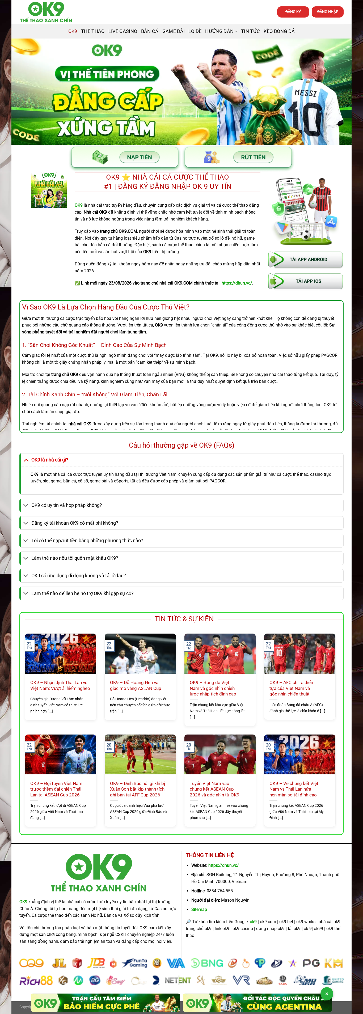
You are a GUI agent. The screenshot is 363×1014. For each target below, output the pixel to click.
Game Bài (173, 31)
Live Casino (122, 31)
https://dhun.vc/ (223, 865)
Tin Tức (250, 31)
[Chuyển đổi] (26, 459)
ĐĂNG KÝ (293, 12)
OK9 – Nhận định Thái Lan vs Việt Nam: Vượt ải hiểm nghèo (60, 685)
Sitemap (199, 909)
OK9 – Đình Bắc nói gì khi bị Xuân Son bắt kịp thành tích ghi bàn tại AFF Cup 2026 (137, 789)
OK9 (72, 31)
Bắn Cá (150, 31)
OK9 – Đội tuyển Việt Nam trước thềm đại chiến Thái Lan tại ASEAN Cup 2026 (56, 789)
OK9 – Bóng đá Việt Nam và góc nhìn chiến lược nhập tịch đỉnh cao (213, 688)
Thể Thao (93, 31)
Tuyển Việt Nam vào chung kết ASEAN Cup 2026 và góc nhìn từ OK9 (214, 789)
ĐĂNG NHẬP (327, 12)
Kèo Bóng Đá (279, 31)
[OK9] (46, 12)
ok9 (253, 921)
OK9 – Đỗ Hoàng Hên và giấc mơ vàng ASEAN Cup (135, 685)
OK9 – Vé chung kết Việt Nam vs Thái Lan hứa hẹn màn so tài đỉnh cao (293, 789)
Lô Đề (194, 31)
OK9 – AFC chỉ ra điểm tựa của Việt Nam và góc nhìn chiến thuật (292, 688)
